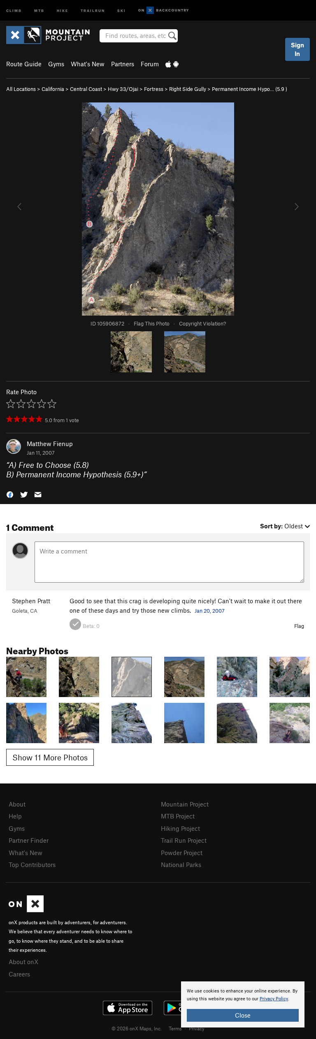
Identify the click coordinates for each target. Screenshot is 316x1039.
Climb (14, 10)
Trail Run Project (184, 840)
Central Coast (86, 89)
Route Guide (24, 63)
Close (243, 1015)
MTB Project (178, 816)
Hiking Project (180, 828)
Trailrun (93, 10)
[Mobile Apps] (172, 63)
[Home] (52, 35)
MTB (39, 10)
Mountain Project (185, 804)
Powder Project (181, 852)
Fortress (153, 89)
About (17, 804)
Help (15, 816)
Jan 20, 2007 (210, 610)
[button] (10, 493)
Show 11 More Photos (50, 757)
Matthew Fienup (50, 443)
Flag (299, 626)
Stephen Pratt (31, 600)
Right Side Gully (187, 89)
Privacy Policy (274, 999)
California (53, 89)
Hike (62, 10)
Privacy (196, 1028)
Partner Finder (29, 840)
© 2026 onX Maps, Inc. (137, 1028)
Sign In (297, 49)
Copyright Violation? (202, 323)
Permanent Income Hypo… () (249, 89)
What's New (88, 63)
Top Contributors (32, 864)
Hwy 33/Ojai (123, 89)
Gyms (56, 63)
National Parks (181, 864)
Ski (121, 10)
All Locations (21, 89)
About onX (23, 961)
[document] (243, 1004)
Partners (122, 63)
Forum (150, 63)
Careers (19, 974)
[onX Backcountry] (163, 10)
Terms (175, 1028)
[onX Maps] (26, 909)
